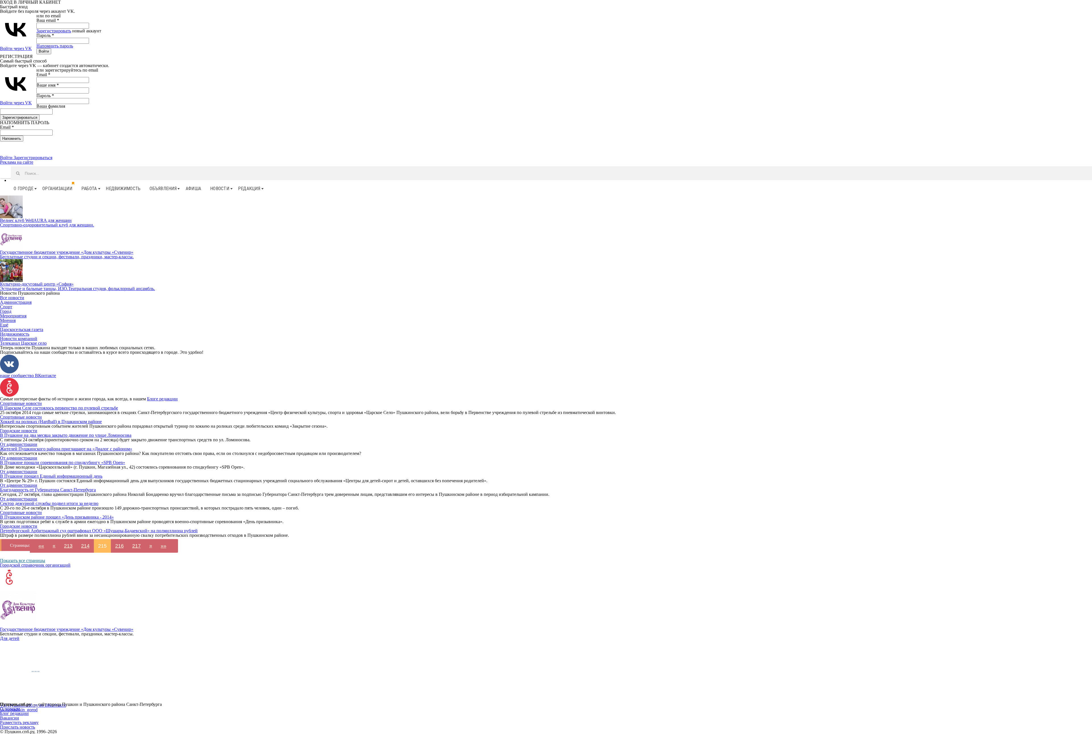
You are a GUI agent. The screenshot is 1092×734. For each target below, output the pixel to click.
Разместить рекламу (19, 722)
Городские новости (18, 430)
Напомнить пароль (54, 45)
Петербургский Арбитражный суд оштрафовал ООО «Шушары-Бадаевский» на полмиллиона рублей (99, 530)
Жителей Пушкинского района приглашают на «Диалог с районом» (66, 448)
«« (41, 546)
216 (119, 546)
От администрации (18, 444)
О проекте (10, 708)
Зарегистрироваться (33, 157)
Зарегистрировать (53, 30)
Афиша (193, 188)
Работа (89, 188)
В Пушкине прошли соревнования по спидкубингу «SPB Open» (62, 462)
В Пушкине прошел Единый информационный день (51, 476)
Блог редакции (14, 713)
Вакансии (9, 718)
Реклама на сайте (16, 162)
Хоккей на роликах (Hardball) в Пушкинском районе (51, 421)
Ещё (4, 325)
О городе (23, 188)
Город (5, 311)
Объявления (163, 188)
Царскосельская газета (21, 329)
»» (163, 546)
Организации (57, 188)
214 (85, 546)
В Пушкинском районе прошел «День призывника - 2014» (57, 517)
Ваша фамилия (50, 106)
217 (136, 546)
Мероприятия (13, 315)
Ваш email (47, 20)
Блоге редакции (162, 398)
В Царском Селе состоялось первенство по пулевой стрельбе (59, 408)
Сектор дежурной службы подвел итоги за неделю (49, 503)
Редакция (249, 188)
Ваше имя (47, 85)
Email (43, 74)
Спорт (6, 306)
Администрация (16, 302)
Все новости (12, 297)
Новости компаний (18, 338)
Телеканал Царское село (23, 343)
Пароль (45, 35)
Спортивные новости (21, 403)
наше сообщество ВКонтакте (28, 375)
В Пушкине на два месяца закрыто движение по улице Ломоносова (65, 435)
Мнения (8, 320)
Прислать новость (17, 727)
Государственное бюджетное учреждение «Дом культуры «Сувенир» (66, 629)
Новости (219, 188)
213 (68, 546)
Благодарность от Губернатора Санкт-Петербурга (48, 489)
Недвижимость (123, 188)
